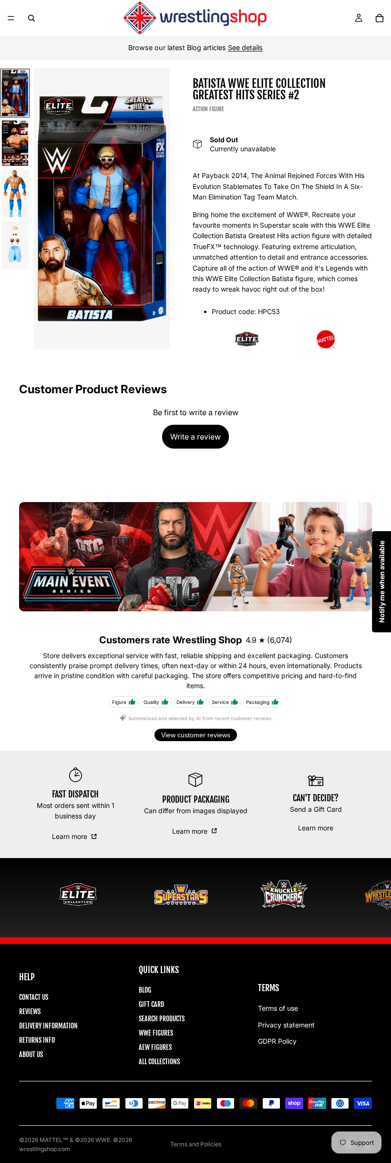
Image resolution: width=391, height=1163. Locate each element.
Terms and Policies (195, 1144)
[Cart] (379, 18)
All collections (159, 1062)
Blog (145, 990)
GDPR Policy (277, 1041)
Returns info (37, 1040)
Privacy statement (286, 1025)
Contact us (33, 997)
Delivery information (48, 1026)
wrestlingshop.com (44, 1149)
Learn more (70, 836)
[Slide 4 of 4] (15, 245)
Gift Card (151, 1004)
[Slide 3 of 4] (15, 194)
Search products (162, 1019)
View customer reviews (195, 735)
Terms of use (278, 1008)
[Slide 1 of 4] (15, 93)
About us (31, 1054)
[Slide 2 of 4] (15, 143)
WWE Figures (156, 1033)
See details (245, 47)
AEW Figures (155, 1047)
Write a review (195, 436)
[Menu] (11, 18)
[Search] (31, 18)
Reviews (30, 1011)
